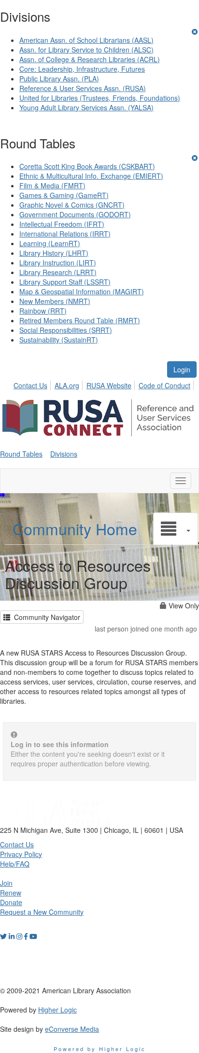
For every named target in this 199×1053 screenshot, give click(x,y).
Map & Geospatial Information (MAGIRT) (81, 291)
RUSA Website (108, 385)
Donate (11, 902)
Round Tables (21, 454)
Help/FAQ (14, 864)
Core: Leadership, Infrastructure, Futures (82, 69)
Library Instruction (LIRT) (57, 262)
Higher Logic (57, 1009)
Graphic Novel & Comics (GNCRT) (72, 205)
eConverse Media (72, 1029)
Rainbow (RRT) (43, 311)
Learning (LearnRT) (49, 243)
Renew (10, 892)
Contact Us (30, 385)
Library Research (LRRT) (58, 272)
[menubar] (105, 384)
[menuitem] (33, 384)
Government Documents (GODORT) (75, 214)
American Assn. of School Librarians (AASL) (86, 40)
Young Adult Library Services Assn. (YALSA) (86, 107)
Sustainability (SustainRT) (58, 339)
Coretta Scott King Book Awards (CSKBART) (87, 166)
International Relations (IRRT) (65, 233)
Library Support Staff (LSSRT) (65, 282)
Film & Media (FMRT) (52, 185)
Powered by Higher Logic (100, 1049)
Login (181, 369)
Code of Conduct (164, 385)
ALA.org (67, 385)
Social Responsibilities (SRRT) (65, 330)
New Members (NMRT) (54, 301)
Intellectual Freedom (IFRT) (61, 224)
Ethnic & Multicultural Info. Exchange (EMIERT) (91, 176)
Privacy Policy (21, 854)
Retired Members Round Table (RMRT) (79, 320)
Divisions (63, 454)
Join (6, 883)
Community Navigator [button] (45, 617)
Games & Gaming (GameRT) (64, 195)
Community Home (75, 528)
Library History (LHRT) (53, 253)
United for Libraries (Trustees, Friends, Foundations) (99, 98)
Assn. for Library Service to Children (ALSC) (86, 49)
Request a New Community (42, 912)
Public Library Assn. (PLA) (59, 78)
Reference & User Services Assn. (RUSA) (82, 88)
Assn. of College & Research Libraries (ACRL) (89, 59)
